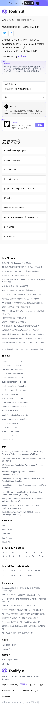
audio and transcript (10, 394)
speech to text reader (10, 431)
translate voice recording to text (15, 406)
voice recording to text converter (15, 402)
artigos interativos (12, 160)
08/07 (21, 575)
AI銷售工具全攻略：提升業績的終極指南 (18, 633)
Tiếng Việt (6, 696)
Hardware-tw (7, 533)
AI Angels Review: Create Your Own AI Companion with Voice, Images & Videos (22, 499)
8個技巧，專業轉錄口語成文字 (14, 321)
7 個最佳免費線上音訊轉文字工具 (15, 286)
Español (16, 690)
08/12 (37, 570)
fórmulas (8, 198)
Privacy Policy (7, 649)
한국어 (32, 684)
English (5, 684)
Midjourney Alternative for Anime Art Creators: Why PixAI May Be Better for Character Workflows (22, 452)
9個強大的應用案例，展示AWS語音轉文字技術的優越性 (23, 343)
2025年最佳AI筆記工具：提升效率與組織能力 (20, 618)
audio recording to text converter (15, 415)
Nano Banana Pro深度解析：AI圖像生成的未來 (21, 594)
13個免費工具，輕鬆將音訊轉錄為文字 (17, 275)
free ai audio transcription (12, 373)
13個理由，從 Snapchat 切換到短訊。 (17, 263)
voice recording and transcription (15, 419)
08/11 (5, 575)
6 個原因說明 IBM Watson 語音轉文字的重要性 (20, 326)
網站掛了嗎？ (7, 542)
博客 (4, 525)
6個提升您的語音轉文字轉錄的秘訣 (16, 307)
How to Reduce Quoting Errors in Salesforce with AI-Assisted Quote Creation (23, 479)
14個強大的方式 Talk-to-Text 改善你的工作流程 (21, 330)
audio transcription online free (14, 381)
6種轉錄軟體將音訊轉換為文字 (14, 317)
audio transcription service (12, 377)
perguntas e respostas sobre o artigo (20, 189)
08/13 (29, 570)
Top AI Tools (7, 537)
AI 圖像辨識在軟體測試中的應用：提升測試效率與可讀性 (23, 627)
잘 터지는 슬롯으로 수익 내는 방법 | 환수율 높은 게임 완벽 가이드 (23, 459)
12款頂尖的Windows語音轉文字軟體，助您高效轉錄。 (23, 334)
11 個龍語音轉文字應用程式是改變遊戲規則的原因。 (23, 302)
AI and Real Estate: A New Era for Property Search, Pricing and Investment (23, 506)
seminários (9, 227)
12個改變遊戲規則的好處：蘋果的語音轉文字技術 (22, 338)
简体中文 (14, 684)
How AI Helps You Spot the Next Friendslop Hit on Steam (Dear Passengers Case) (22, 493)
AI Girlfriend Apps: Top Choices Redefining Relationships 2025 (19, 473)
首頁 (4, 20)
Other (5, 559)
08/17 (21, 570)
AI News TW (7, 529)
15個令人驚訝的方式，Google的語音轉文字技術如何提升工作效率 (24, 280)
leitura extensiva (11, 169)
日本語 (40, 684)
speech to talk (7, 439)
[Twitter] (3, 664)
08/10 (13, 575)
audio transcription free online (14, 386)
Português (6, 690)
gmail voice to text (9, 427)
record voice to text (10, 410)
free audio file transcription (13, 369)
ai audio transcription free (12, 398)
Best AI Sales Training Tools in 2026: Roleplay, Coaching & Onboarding (21, 513)
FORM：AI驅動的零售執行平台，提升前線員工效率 (22, 609)
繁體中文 (23, 684)
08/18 (13, 570)
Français (34, 690)
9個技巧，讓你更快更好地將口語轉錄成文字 (19, 290)
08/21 (5, 570)
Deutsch (25, 690)
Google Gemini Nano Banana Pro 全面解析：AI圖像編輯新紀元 (24, 600)
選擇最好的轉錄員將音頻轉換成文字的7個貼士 (20, 298)
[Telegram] (8, 664)
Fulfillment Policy (9, 644)
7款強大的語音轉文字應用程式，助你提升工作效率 (22, 267)
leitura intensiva (11, 179)
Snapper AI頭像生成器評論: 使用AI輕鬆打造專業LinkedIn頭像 (21, 589)
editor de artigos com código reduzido (21, 217)
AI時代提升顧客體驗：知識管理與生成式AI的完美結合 (23, 613)
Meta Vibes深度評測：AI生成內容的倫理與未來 (21, 622)
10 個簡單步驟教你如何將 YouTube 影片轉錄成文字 (22, 349)
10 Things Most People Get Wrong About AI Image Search (22, 466)
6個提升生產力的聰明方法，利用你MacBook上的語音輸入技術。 (23, 312)
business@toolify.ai (10, 659)
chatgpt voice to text (10, 423)
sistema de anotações (14, 208)
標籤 (11, 20)
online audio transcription (12, 365)
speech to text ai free (10, 435)
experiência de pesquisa (15, 150)
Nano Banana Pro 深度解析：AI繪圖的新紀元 (20, 605)
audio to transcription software (14, 390)
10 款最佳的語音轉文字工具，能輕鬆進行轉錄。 (21, 271)
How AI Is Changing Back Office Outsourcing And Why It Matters (24, 486)
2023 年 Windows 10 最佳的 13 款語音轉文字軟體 (22, 294)
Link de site (9, 236)
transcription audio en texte (13, 361)
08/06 (29, 575)
